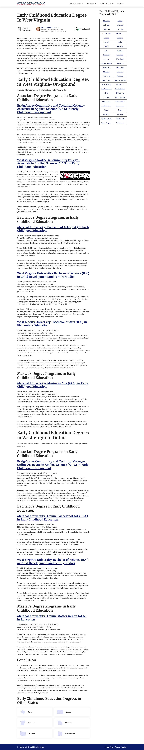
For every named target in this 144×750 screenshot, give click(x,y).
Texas (30, 712)
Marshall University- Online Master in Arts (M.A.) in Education (52, 617)
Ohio (106, 93)
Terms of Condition (121, 747)
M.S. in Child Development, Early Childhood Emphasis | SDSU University (54, 30)
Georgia (120, 38)
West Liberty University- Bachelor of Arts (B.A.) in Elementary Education (52, 323)
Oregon (106, 97)
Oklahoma (120, 93)
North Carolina (106, 89)
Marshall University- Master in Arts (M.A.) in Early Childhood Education (52, 385)
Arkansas (31, 723)
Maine (106, 59)
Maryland (120, 59)
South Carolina (120, 101)
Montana (120, 72)
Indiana (120, 46)
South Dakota (106, 106)
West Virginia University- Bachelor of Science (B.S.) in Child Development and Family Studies (53, 275)
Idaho (120, 42)
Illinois (106, 46)
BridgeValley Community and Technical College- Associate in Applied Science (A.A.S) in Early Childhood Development (51, 109)
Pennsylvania (120, 97)
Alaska (120, 21)
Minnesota (106, 67)
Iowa (106, 50)
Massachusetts (106, 63)
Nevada (120, 76)
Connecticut (106, 33)
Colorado (31, 734)
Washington (120, 118)
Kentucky (106, 55)
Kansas (68, 712)
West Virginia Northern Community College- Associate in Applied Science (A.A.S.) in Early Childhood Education (48, 163)
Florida (106, 38)
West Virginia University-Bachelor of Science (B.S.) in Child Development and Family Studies (52, 561)
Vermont (106, 114)
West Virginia (106, 123)
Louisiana (120, 55)
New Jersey (106, 80)
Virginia (120, 114)
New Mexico (70, 734)
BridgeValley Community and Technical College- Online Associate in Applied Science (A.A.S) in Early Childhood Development (53, 465)
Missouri (68, 723)
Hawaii (106, 42)
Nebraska (106, 76)
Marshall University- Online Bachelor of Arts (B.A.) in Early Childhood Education (52, 517)
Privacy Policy (109, 747)
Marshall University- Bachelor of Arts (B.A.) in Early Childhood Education (53, 228)
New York (120, 84)
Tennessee (120, 106)
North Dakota (120, 89)
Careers (119, 3)
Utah (120, 110)
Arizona (106, 25)
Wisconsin (120, 123)
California (106, 29)
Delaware (120, 33)
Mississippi (120, 67)
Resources (90, 3)
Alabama (106, 21)
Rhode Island (106, 101)
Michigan (120, 63)
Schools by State (105, 3)
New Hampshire (120, 80)
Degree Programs (75, 3)
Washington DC (106, 118)
